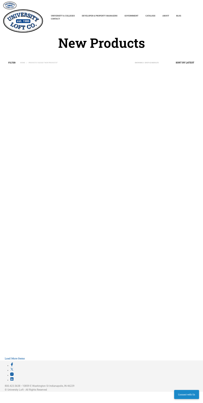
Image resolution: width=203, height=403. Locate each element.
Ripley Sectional (153, 308)
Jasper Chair (12, 231)
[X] (12, 370)
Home (22, 63)
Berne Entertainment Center (112, 231)
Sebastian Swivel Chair (17, 347)
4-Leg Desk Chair (107, 193)
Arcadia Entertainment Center (113, 101)
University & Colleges (63, 15)
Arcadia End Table (15, 154)
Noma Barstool (60, 270)
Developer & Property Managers (99, 15)
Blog (178, 15)
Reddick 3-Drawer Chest (64, 115)
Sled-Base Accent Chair (157, 154)
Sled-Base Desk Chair (62, 154)
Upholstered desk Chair (110, 154)
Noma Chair (12, 308)
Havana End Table (155, 270)
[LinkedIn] (12, 380)
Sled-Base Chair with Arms (65, 193)
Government (131, 15)
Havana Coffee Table (109, 270)
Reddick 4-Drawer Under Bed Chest (22, 101)
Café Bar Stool (59, 347)
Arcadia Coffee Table (156, 101)
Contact (55, 18)
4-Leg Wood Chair (15, 193)
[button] (12, 63)
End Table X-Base (107, 308)
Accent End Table (154, 347)
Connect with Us (186, 394)
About (165, 15)
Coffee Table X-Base (62, 308)
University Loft (15, 389)
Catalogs (150, 15)
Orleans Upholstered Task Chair (114, 347)
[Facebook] (12, 365)
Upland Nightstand (61, 231)
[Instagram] (12, 375)
